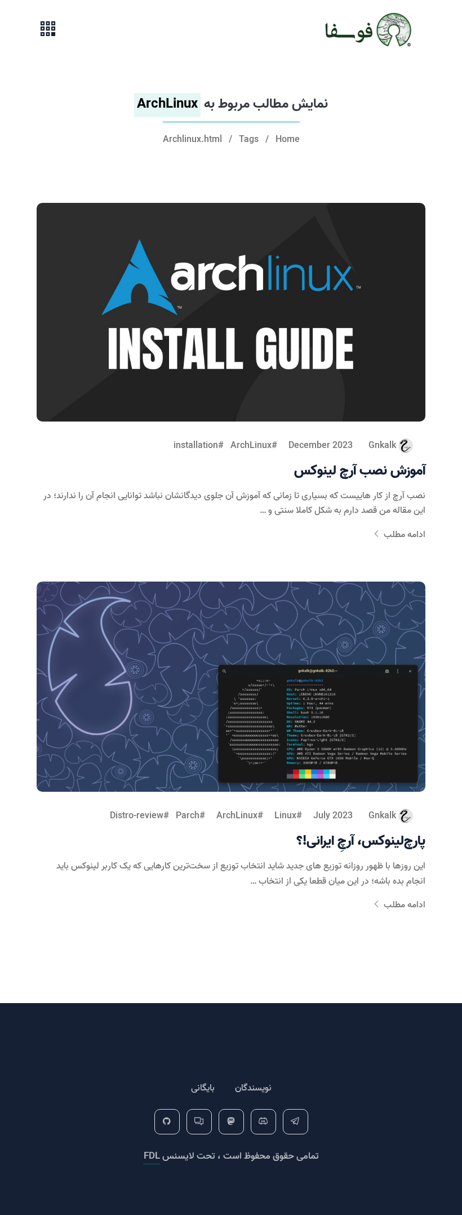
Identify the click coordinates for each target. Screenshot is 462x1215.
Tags (249, 139)
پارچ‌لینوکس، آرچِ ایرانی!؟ (360, 841)
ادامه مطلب (403, 534)
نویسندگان (253, 1088)
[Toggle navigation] (48, 29)
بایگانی (203, 1088)
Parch (187, 816)
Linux (285, 816)
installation (196, 445)
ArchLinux (251, 445)
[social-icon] (295, 1121)
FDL (152, 1156)
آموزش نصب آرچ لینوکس (359, 471)
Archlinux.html (192, 139)
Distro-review (136, 816)
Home (288, 139)
